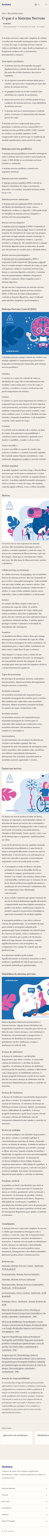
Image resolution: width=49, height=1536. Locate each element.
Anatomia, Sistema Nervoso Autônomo (18, 1279)
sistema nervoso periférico (15, 153)
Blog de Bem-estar (15, 13)
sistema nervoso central (14, 357)
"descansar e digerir (36, 262)
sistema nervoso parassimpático (18, 259)
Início (4, 13)
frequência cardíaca (21, 459)
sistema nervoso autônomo (15, 203)
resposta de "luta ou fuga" (17, 229)
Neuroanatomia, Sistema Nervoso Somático (21, 1274)
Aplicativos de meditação (15, 1435)
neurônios (27, 574)
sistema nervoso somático (15, 182)
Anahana (6, 4)
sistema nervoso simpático (15, 226)
